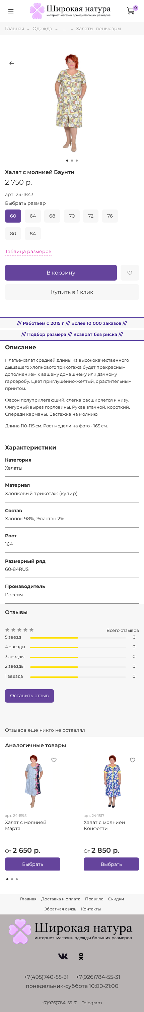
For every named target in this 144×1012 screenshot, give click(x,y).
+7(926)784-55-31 (98, 977)
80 (13, 234)
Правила (94, 898)
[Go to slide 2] (72, 161)
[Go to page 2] (12, 879)
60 (13, 216)
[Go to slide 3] (77, 161)
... (64, 28)
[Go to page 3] (17, 879)
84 (33, 234)
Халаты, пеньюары (98, 28)
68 (52, 216)
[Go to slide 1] (67, 161)
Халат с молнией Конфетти (104, 825)
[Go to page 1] (7, 879)
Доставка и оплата (60, 898)
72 (90, 216)
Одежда (42, 28)
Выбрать (32, 864)
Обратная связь (60, 908)
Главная (14, 28)
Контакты (91, 908)
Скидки (116, 898)
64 (33, 216)
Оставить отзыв (29, 696)
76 (110, 216)
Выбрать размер (25, 203)
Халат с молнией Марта (26, 825)
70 (72, 216)
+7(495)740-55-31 (46, 977)
